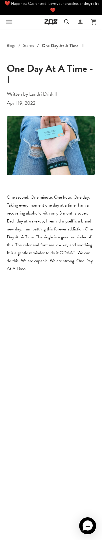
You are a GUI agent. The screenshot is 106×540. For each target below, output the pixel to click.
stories (28, 46)
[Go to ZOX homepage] (51, 22)
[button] (87, 525)
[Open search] (66, 21)
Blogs (11, 46)
